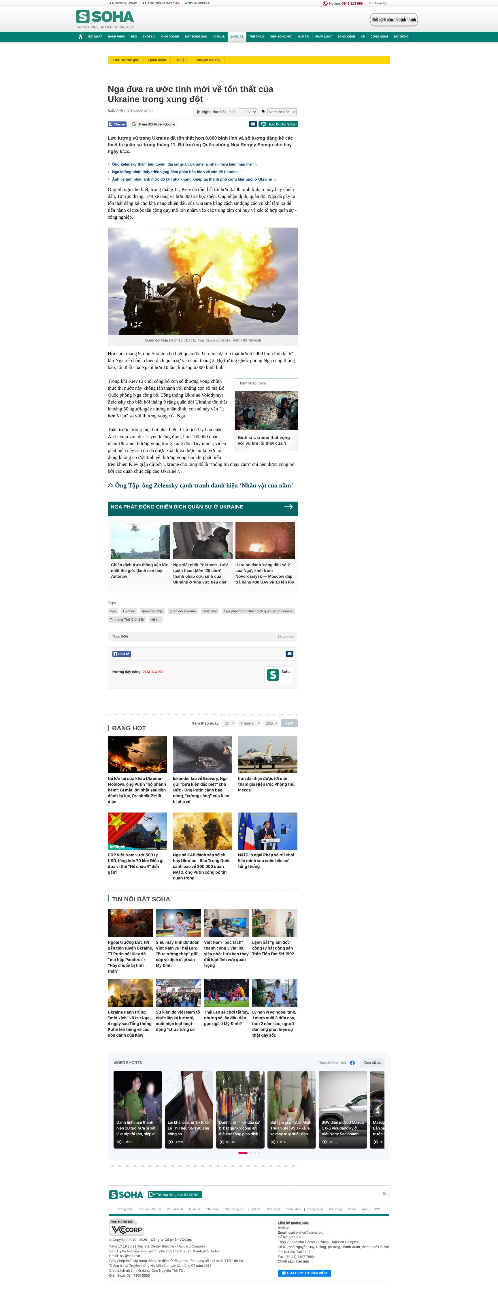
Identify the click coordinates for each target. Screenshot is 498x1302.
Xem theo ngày (205, 723)
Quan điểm (157, 60)
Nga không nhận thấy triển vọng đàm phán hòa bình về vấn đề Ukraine (175, 172)
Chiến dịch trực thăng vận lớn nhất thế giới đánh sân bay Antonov (140, 570)
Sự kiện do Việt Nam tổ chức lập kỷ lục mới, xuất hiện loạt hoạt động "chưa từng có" (178, 1021)
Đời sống (401, 36)
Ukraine (129, 611)
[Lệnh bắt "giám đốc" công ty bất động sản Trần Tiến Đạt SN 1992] (274, 923)
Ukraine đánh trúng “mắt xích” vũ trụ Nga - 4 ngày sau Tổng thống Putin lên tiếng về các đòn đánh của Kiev (130, 1024)
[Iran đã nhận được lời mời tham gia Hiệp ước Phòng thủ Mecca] (267, 755)
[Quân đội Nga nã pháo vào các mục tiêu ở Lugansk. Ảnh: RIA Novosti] (203, 281)
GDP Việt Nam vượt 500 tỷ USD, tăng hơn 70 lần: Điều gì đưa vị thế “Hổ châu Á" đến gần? (135, 863)
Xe (363, 36)
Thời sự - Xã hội (149, 1209)
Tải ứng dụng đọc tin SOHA (177, 1195)
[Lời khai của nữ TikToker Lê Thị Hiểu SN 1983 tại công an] (189, 1110)
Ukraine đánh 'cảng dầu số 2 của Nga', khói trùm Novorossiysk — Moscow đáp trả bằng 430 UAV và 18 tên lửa (264, 573)
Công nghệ (379, 36)
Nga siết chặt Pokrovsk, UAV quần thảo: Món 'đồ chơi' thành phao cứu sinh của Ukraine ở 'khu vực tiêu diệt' (200, 573)
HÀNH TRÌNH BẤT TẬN (162, 3)
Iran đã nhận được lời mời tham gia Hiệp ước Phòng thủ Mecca (266, 784)
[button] (243, 1153)
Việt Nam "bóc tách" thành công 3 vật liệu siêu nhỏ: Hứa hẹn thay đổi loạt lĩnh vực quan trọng (226, 954)
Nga (113, 611)
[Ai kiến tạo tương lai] (392, 19)
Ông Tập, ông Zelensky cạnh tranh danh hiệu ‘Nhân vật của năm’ (204, 485)
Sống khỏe (346, 36)
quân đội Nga (152, 611)
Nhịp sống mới (281, 36)
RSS (377, 1209)
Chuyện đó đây (207, 60)
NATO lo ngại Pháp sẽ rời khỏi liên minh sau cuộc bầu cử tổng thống (266, 860)
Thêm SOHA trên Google (156, 124)
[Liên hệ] (289, 654)
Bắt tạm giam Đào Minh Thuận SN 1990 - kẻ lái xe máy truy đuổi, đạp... (290, 1128)
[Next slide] (377, 1112)
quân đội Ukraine (183, 611)
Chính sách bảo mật (293, 1261)
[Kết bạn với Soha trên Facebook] (273, 675)
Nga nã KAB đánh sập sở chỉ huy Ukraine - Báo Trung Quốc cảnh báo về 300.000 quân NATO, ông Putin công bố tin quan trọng (202, 866)
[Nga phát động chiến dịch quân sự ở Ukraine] (289, 508)
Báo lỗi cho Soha (282, 124)
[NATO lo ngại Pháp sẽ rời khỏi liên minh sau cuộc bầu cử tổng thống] (267, 831)
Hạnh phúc (116, 36)
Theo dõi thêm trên (332, 1063)
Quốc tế (237, 36)
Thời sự (149, 36)
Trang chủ (125, 1209)
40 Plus (219, 36)
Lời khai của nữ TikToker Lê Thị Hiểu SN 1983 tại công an (189, 1128)
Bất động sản (196, 36)
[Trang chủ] (105, 19)
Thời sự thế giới (126, 60)
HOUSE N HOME (124, 3)
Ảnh (365, 1209)
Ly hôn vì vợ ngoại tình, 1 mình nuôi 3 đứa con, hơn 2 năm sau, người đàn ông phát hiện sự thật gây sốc (274, 1024)
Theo (203, 637)
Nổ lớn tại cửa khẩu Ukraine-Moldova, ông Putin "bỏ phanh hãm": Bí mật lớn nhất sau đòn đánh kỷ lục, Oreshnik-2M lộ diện (137, 790)
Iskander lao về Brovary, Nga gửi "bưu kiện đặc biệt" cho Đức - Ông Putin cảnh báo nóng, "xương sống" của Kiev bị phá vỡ (201, 790)
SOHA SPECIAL (200, 3)
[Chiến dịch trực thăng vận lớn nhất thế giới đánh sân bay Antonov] (140, 540)
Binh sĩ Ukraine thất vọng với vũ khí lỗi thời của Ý (264, 440)
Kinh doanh (170, 36)
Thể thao (256, 36)
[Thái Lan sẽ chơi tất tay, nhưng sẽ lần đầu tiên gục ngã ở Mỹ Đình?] (226, 993)
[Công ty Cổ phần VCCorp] (179, 1227)
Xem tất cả (372, 1063)
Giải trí (303, 36)
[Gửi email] (253, 124)
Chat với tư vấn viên (307, 1273)
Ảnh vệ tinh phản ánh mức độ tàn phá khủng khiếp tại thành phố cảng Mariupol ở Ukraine (192, 179)
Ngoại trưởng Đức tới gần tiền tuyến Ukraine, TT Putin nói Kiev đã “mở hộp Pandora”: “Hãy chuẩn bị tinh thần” (130, 957)
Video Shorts (128, 1063)
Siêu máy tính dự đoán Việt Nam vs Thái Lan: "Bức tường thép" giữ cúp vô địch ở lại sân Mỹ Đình (177, 954)
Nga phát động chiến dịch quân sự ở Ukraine (177, 507)
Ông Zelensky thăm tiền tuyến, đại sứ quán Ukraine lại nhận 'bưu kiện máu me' (183, 164)
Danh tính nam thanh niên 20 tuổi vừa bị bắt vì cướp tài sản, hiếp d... (137, 1128)
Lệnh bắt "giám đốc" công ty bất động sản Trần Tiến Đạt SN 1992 (273, 948)
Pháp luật (323, 36)
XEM (289, 723)
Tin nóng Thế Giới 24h (127, 620)
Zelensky (210, 611)
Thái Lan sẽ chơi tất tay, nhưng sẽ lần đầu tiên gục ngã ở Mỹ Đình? (226, 1018)
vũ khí (156, 620)
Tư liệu (180, 60)
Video (352, 1209)
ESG (134, 36)
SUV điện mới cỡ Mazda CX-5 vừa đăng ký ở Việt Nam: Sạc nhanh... (343, 1128)
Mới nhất (95, 36)
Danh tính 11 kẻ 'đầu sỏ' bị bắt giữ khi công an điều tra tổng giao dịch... (240, 1128)
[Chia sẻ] (117, 124)
